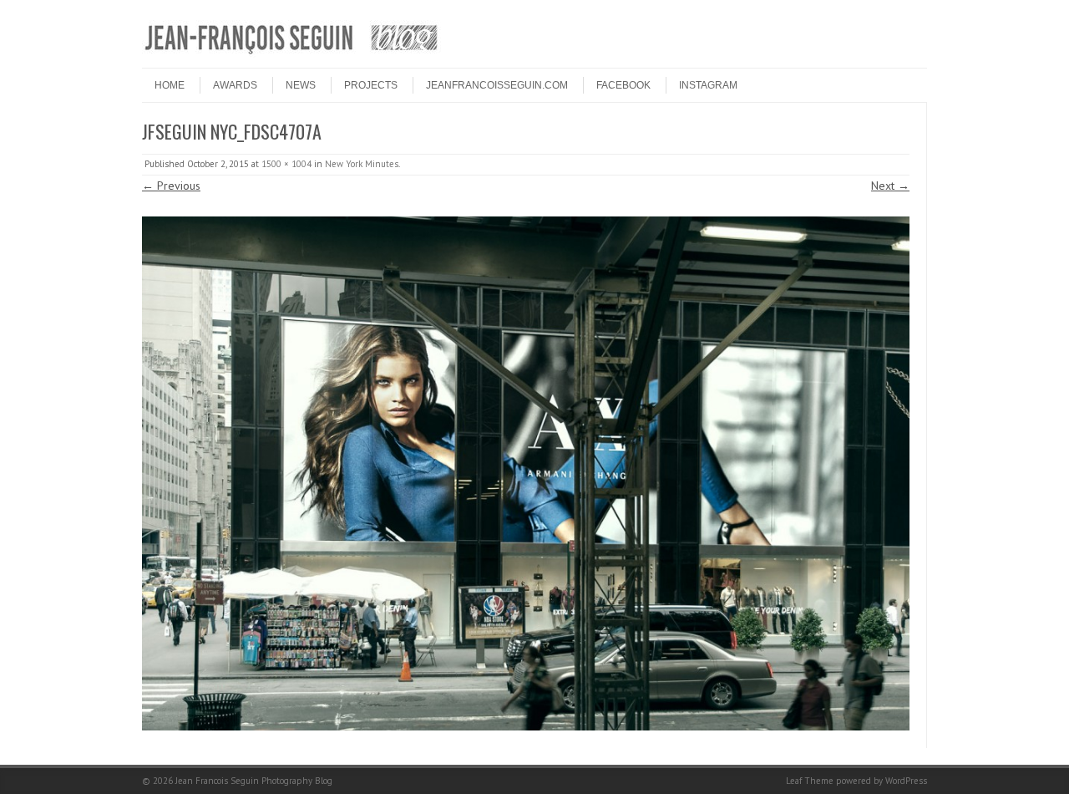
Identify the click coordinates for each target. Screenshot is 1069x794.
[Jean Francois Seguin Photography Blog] (291, 53)
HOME (170, 85)
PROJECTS (371, 85)
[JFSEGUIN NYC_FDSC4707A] (525, 473)
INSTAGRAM (708, 85)
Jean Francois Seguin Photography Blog (253, 780)
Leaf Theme (809, 780)
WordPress (906, 780)
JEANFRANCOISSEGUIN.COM (497, 85)
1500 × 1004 (286, 164)
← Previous (171, 185)
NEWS (301, 85)
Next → (890, 185)
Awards (235, 85)
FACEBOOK (623, 85)
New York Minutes (361, 164)
